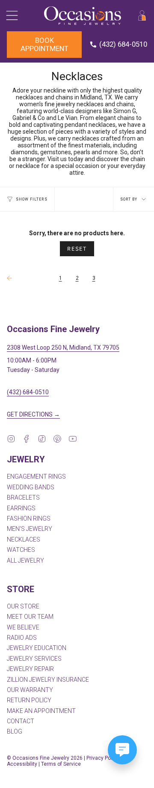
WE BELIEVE (23, 627)
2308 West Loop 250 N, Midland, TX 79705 (63, 347)
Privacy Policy (102, 758)
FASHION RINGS (28, 518)
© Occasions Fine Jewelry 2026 (45, 758)
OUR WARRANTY (30, 689)
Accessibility (22, 764)
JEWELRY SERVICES (34, 658)
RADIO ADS (22, 637)
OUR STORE (23, 606)
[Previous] (27, 278)
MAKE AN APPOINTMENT (41, 710)
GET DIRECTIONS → (33, 414)
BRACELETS (23, 497)
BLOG (14, 731)
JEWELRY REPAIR (30, 668)
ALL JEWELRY (25, 560)
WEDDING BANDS (30, 487)
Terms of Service (61, 764)
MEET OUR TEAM (30, 616)
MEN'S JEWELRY (29, 528)
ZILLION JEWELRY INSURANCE (48, 679)
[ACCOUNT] (142, 15)
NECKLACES (23, 539)
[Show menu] (11, 15)
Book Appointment (44, 44)
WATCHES (21, 549)
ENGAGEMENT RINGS (36, 476)
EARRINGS (21, 508)
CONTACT (20, 721)
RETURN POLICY (29, 700)
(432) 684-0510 (28, 392)
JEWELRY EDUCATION (36, 647)
